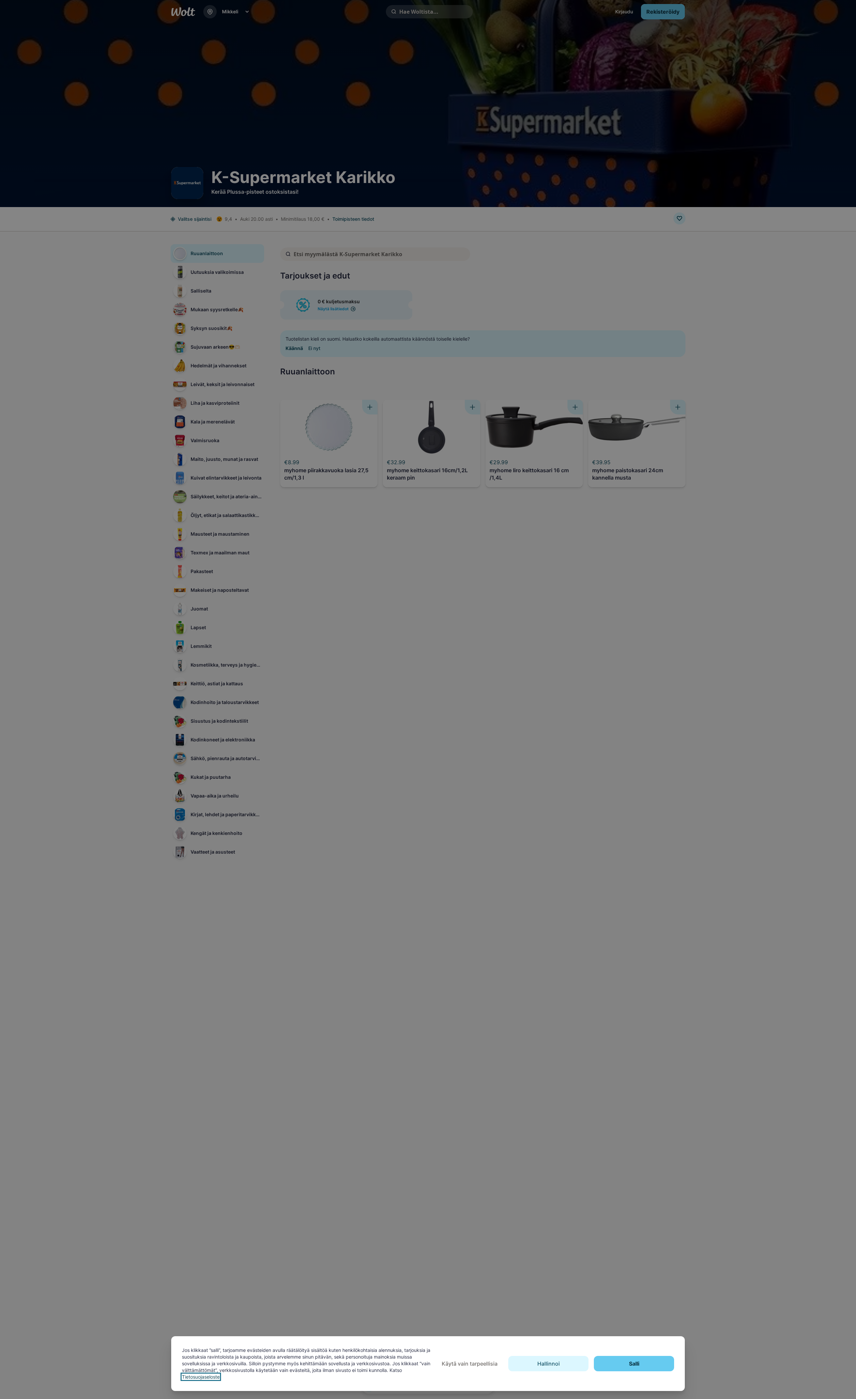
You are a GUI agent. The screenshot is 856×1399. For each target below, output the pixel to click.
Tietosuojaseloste (201, 1377)
